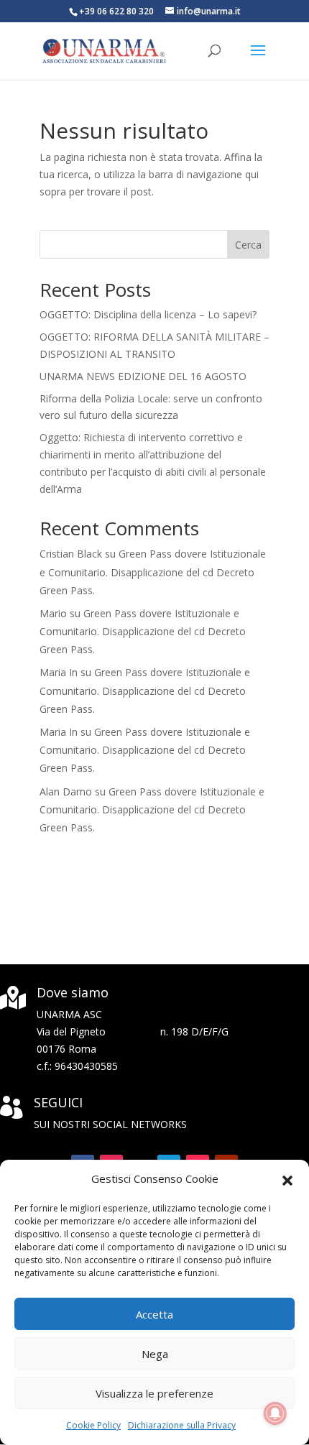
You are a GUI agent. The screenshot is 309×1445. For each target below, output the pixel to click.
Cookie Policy (93, 1425)
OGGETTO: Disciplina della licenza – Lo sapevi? (148, 314)
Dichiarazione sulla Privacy (182, 1425)
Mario (53, 613)
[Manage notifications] (275, 1413)
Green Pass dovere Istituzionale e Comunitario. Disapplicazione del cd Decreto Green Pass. (153, 571)
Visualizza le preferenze (154, 1393)
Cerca (248, 244)
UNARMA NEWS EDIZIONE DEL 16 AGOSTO (143, 376)
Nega (155, 1354)
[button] (287, 1179)
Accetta (154, 1314)
